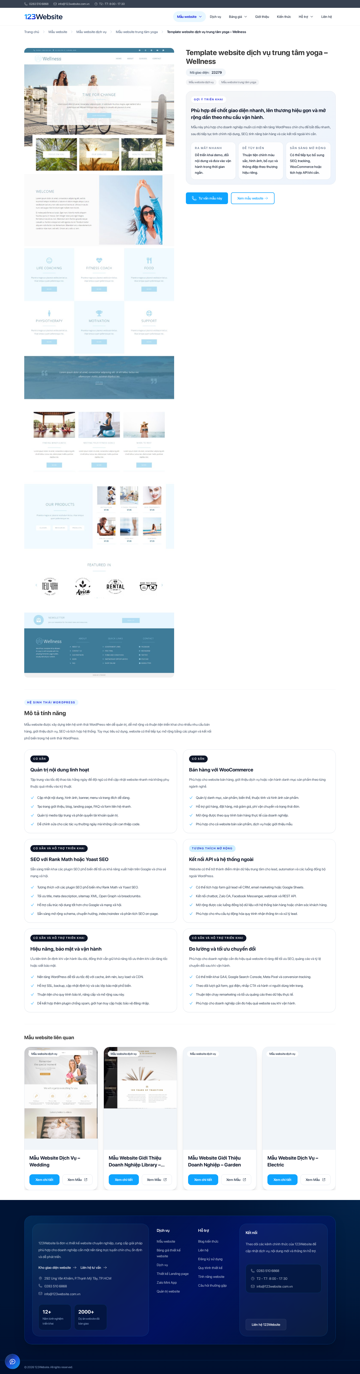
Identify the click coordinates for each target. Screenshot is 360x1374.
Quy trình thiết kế (210, 1268)
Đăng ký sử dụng (210, 1259)
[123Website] (43, 16)
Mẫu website (187, 17)
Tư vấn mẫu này (210, 198)
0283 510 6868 (38, 4)
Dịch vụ (215, 17)
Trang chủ (31, 32)
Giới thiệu (262, 17)
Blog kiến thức (208, 1241)
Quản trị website (168, 1291)
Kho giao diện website (54, 1267)
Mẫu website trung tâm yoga (137, 32)
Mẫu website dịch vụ (91, 32)
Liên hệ (326, 17)
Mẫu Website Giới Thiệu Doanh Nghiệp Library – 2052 (135, 1164)
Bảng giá (235, 17)
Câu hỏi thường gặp (212, 1285)
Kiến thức (284, 17)
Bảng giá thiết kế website (168, 1253)
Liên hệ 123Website (266, 1325)
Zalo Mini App (167, 1282)
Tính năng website (211, 1277)
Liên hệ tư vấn (91, 1267)
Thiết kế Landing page (173, 1274)
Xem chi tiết (44, 1180)
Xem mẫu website (250, 198)
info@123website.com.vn (73, 4)
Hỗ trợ (303, 17)
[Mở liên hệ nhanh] (12, 1361)
